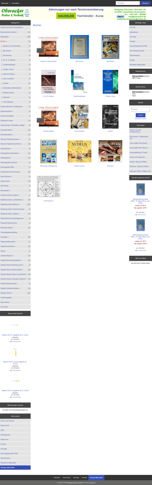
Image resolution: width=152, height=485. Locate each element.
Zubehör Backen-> (16, 256)
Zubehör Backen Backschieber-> (16, 270)
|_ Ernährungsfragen (16, 65)
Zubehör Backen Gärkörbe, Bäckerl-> (16, 279)
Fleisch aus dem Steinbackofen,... (136, 131)
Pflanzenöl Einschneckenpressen (16, 218)
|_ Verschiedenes (16, 102)
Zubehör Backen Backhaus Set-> (16, 265)
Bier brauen (79, 61)
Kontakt (3, 444)
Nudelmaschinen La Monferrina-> (16, 200)
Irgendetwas (134, 32)
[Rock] (141, 96)
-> (16, 41)
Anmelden (15, 3)
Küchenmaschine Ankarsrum (16, 172)
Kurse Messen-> (16, 176)
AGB (2, 430)
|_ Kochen (16, 83)
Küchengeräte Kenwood (16, 162)
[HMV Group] (141, 78)
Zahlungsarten (5, 435)
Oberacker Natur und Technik (75, 482)
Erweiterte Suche (140, 119)
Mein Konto (66, 477)
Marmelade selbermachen (48, 166)
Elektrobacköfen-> (16, 111)
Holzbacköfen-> (16, 148)
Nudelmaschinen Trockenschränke (16, 209)
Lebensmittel (16, 181)
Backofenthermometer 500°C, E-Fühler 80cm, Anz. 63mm (140, 237)
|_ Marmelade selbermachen (16, 88)
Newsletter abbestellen (8, 463)
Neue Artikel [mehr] (15, 313)
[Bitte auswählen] (141, 76)
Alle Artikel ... (5, 307)
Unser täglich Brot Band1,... (139, 143)
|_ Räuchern (16, 97)
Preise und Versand (7, 421)
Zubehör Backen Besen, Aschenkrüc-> (16, 274)
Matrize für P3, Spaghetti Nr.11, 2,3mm (15, 390)
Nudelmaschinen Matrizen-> (16, 204)
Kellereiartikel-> (16, 158)
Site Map (4, 449)
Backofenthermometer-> (16, 32)
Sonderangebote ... (7, 297)
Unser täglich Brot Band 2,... (139, 148)
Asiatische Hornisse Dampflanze (12, 27)
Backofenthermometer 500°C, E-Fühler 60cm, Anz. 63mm (140, 201)
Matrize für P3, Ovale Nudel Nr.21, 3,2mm (15, 363)
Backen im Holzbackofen (49, 61)
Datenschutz (5, 425)
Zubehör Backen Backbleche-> (16, 260)
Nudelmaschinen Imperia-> (16, 195)
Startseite (4, 3)
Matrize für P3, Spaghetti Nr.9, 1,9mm (15, 335)
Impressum (4, 439)
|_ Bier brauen (16, 51)
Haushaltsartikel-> (16, 134)
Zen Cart (92, 482)
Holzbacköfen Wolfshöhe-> (16, 153)
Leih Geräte (16, 186)
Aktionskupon (5, 458)
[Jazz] (141, 94)
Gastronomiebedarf (16, 116)
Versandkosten (17, 341)
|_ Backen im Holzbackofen (16, 46)
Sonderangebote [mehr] (141, 178)
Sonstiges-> (16, 237)
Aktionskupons (135, 55)
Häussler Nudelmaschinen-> (16, 139)
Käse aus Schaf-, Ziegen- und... (141, 171)
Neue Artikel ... (6, 302)
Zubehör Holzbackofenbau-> (16, 288)
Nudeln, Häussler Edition (138, 162)
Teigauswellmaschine (16, 242)
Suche (140, 102)
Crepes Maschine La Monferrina (16, 106)
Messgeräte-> (16, 190)
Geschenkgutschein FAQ (9, 453)
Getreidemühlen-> (16, 130)
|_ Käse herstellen (16, 79)
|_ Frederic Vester (16, 69)
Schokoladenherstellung (9, 232)
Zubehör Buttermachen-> (16, 283)
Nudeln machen (79, 166)
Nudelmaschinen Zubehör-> (16, 214)
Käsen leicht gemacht (137, 157)
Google (132, 60)
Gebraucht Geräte (16, 120)
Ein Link (132, 27)
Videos (16, 251)
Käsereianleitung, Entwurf (138, 152)
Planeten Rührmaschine (16, 223)
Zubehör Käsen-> (16, 293)
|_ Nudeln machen (16, 93)
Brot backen (110, 61)
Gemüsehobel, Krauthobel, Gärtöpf (16, 125)
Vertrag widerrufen (8, 467)
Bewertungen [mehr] (15, 405)
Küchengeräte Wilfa (16, 167)
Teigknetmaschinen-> (16, 246)
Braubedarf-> (16, 37)
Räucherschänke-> (16, 228)
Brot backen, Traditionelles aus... (139, 137)
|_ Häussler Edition (16, 74)
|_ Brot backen (16, 55)
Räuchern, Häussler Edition (139, 166)
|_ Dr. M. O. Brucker (16, 60)
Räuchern (110, 166)
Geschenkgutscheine (137, 51)
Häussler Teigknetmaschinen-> (16, 144)
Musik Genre (140, 87)
